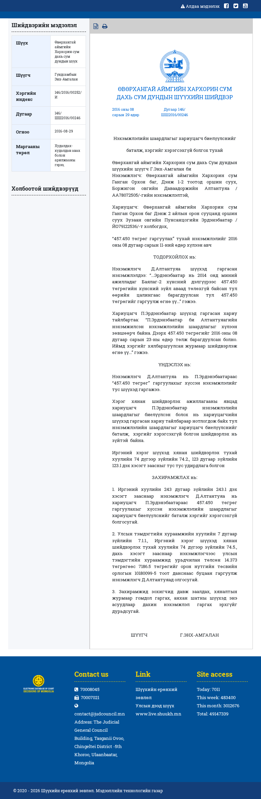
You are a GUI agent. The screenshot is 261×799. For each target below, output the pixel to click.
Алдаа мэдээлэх (203, 6)
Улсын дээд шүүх (155, 706)
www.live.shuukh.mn (158, 714)
